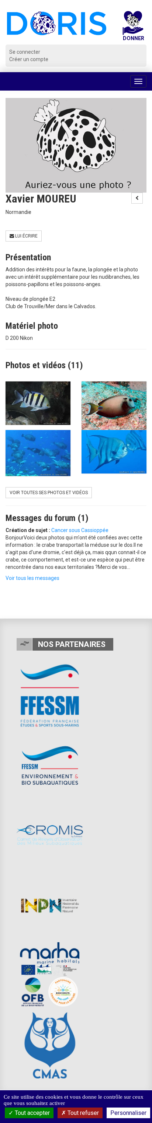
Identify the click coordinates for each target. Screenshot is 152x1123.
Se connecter (24, 52)
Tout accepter (31, 1112)
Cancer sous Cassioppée (79, 530)
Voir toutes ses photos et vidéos (49, 492)
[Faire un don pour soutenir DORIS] (133, 28)
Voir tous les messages (32, 578)
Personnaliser (128, 1112)
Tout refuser (82, 1112)
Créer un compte (28, 59)
